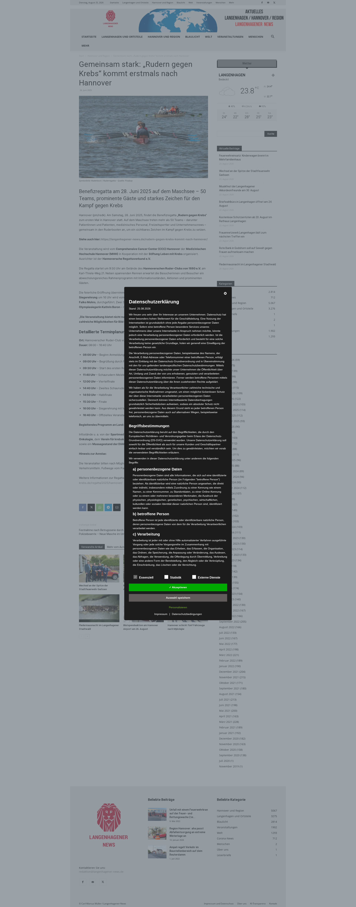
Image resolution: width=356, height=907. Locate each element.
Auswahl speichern (178, 597)
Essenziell (146, 577)
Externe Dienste (209, 577)
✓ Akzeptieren (178, 587)
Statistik (175, 577)
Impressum (160, 614)
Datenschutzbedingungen (187, 614)
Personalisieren (178, 607)
